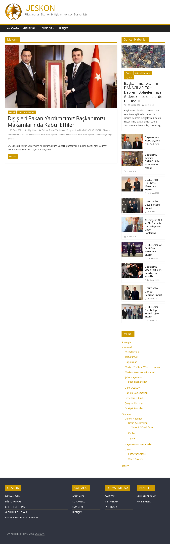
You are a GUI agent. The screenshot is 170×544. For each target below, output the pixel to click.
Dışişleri (70, 130)
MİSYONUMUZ (13, 501)
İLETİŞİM (77, 512)
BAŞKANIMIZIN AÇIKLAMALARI (22, 517)
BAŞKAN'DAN (12, 496)
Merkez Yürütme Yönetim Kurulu (142, 367)
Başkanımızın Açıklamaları (138, 444)
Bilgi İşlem (33, 130)
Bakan (45, 130)
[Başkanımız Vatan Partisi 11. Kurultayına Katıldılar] (132, 265)
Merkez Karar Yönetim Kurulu (140, 372)
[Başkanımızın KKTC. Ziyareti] (132, 135)
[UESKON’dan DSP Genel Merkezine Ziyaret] (132, 178)
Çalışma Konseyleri (135, 403)
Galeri (128, 449)
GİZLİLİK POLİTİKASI (16, 512)
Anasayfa (13, 28)
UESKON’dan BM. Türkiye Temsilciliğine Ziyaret (152, 311)
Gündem (47, 28)
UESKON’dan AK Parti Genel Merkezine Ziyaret (153, 249)
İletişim (63, 28)
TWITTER (110, 496)
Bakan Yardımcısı (57, 130)
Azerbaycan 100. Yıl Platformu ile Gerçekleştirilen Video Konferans (153, 226)
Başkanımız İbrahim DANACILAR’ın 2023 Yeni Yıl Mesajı (152, 161)
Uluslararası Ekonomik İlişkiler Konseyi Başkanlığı (89, 134)
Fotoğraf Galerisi (137, 453)
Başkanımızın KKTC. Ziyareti (152, 139)
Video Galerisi (135, 459)
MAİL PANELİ (144, 501)
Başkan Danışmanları (136, 392)
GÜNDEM (77, 506)
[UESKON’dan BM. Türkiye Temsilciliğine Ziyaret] (132, 305)
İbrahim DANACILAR (84, 130)
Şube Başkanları (133, 377)
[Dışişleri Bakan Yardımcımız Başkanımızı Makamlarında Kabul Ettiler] (61, 47)
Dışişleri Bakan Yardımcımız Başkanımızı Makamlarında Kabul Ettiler (56, 121)
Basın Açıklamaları (138, 422)
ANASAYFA (78, 496)
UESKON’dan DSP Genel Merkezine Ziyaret (152, 184)
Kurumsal (29, 28)
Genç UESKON (132, 387)
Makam (106, 130)
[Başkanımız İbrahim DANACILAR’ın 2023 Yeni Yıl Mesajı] (132, 153)
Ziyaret (11, 138)
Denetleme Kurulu (134, 398)
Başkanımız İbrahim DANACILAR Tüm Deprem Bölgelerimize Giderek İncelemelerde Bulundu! (143, 92)
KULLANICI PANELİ (147, 496)
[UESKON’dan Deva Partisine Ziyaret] (132, 199)
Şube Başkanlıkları (137, 381)
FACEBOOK (111, 506)
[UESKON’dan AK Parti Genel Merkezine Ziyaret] (132, 243)
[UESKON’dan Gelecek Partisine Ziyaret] (132, 286)
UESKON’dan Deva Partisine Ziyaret (152, 204)
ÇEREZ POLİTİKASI (15, 506)
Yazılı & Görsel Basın (142, 427)
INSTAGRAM (111, 501)
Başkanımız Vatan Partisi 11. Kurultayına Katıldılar (153, 271)
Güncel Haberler (26, 112)
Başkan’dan (131, 361)
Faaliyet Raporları (134, 408)
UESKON (40, 8)
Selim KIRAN (13, 134)
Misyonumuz (132, 351)
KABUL (98, 130)
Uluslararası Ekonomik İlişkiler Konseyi (47, 134)
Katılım (131, 433)
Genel (12, 112)
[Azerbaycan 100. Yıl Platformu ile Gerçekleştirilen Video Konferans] (132, 218)
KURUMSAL (78, 501)
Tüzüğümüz (131, 356)
